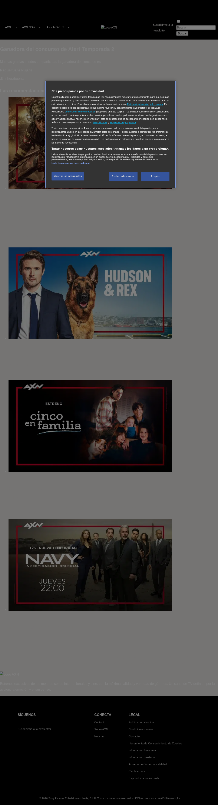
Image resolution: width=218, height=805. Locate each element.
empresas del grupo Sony (123, 122)
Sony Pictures (100, 122)
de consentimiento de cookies (80, 111)
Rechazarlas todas (123, 176)
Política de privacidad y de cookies (145, 104)
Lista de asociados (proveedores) (71, 163)
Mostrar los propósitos (68, 176)
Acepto (155, 176)
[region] (110, 134)
